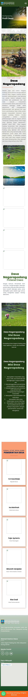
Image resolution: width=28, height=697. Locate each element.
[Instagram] (6, 653)
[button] (25, 3)
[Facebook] (2, 653)
